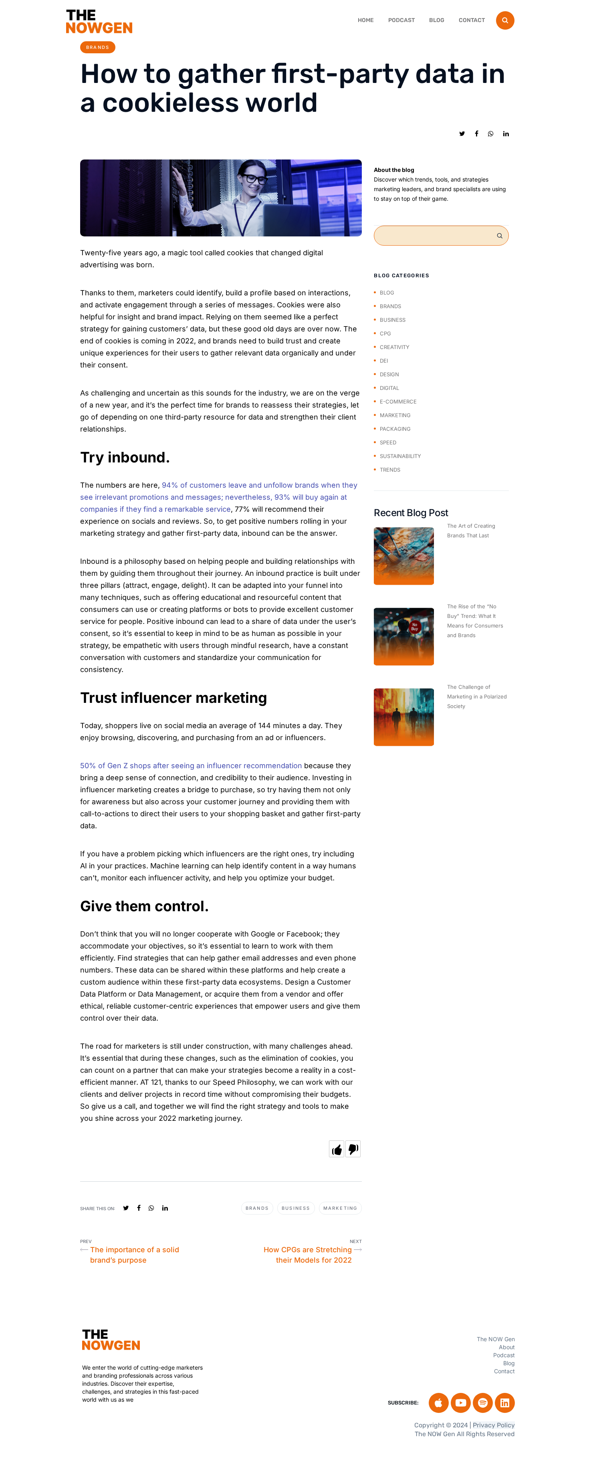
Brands (97, 47)
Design (389, 374)
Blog (436, 20)
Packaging (395, 429)
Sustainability (400, 456)
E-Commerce (398, 401)
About (507, 1347)
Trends (390, 469)
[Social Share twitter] (462, 133)
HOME (366, 20)
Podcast (401, 20)
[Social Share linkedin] (506, 133)
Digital (389, 388)
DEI (384, 360)
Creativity (394, 347)
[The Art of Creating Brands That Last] (404, 556)
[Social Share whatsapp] (491, 133)
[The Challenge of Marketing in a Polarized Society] (404, 717)
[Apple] (439, 1403)
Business (296, 1208)
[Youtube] (461, 1403)
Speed (388, 442)
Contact (472, 20)
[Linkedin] (505, 1403)
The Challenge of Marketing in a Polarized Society (477, 696)
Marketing (340, 1208)
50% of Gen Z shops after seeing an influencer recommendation (191, 765)
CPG (385, 333)
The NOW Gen (496, 1339)
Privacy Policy (494, 1425)
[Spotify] (483, 1403)
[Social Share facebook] (476, 133)
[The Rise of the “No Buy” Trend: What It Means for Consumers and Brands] (404, 637)
